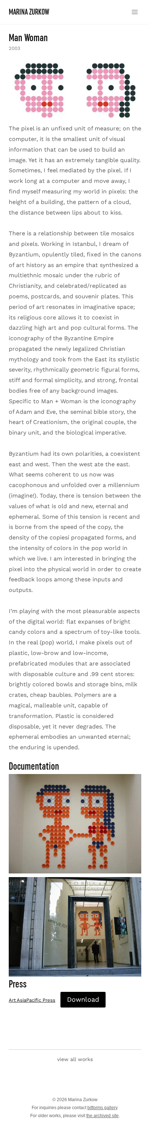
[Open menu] (134, 11)
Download (83, 999)
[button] (75, 90)
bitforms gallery (102, 1107)
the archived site (102, 1115)
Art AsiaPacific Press (32, 1000)
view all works (75, 1059)
